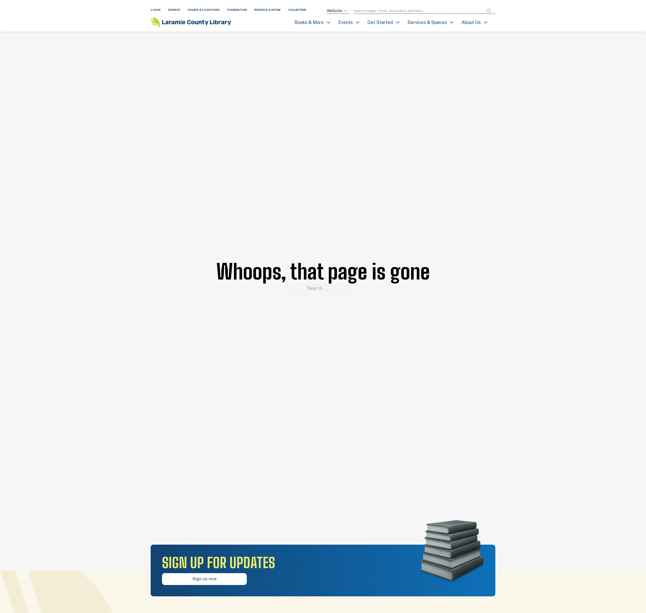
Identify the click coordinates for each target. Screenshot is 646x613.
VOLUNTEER (297, 10)
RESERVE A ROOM (267, 10)
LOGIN (155, 10)
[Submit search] (488, 11)
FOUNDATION (237, 10)
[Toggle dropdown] (328, 22)
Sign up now (204, 578)
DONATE (174, 10)
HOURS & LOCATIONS (204, 10)
